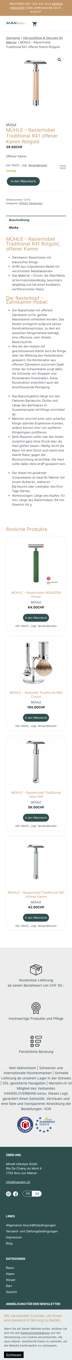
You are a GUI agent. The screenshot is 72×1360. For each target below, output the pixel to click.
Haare (10, 1274)
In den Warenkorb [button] (36, 617)
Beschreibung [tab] (19, 220)
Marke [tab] (13, 227)
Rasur (10, 1268)
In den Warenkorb (23, 181)
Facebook (15, 1195)
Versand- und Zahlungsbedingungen (32, 1231)
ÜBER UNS (13, 1155)
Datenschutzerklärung (35, 1333)
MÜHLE (11, 124)
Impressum (14, 1237)
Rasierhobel (35, 203)
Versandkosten (37, 165)
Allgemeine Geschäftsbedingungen (31, 1225)
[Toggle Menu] (63, 167)
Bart (9, 1286)
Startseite (13, 38)
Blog (9, 1243)
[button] (59, 59)
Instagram (8, 1195)
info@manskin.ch (18, 1182)
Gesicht (11, 1292)
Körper (11, 1280)
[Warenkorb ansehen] (34, 23)
